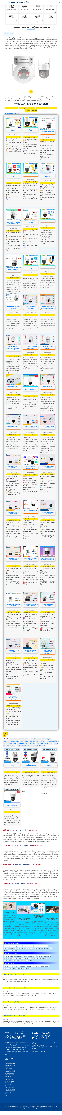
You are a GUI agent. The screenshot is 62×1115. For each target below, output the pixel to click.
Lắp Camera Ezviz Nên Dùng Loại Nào (14, 1015)
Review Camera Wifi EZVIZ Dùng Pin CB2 (10, 911)
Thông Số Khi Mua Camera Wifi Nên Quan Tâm (38, 916)
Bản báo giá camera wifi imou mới (41, 946)
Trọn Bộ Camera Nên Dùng (9, 968)
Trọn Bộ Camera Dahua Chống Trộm (26, 966)
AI (19, 108)
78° (27, 108)
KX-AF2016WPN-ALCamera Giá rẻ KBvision (13, 698)
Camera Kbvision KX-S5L (31, 175)
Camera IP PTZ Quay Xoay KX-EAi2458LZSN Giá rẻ (13, 348)
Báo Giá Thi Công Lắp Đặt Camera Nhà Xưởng (16, 988)
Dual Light (23, 108)
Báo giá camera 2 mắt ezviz (39, 948)
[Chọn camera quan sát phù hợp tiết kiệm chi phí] (55, 12)
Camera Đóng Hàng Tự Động (11, 1002)
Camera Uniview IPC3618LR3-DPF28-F (19, 739)
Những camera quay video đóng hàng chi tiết (13, 946)
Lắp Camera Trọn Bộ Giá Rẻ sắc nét (42, 966)
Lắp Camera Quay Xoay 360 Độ (44, 743)
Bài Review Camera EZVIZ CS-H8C (24, 919)
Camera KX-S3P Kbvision (48, 221)
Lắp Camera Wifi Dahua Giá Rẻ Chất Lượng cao (13, 956)
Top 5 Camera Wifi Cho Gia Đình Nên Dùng (24, 958)
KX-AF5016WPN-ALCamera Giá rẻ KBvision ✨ (48, 652)
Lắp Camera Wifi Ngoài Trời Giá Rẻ (44, 956)
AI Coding (28, 110)
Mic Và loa (8, 108)
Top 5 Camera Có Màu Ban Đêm (10, 948)
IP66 (12, 108)
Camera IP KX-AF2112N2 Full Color (26, 743)
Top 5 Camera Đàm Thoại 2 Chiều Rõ (25, 948)
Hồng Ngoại (32, 108)
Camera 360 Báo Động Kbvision (31, 27)
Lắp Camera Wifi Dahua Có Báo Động (11, 960)
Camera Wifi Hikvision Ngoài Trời (40, 958)
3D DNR (16, 108)
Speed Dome (34, 110)
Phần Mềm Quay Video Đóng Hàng (13, 974)
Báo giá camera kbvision (28, 946)
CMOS (47, 108)
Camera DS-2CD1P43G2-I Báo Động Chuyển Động (32, 741)
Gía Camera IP (49, 948)
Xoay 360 (51, 108)
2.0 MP (42, 108)
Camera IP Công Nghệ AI (11, 113)
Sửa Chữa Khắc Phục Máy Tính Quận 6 (52, 919)
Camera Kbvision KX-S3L (48, 267)
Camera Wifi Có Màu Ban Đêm (30, 956)
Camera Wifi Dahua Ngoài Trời (26, 960)
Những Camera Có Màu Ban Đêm (10, 950)
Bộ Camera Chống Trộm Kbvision (10, 966)
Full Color (38, 108)
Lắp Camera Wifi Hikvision (9, 958)
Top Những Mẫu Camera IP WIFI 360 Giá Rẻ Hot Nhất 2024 (31, 745)
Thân (56, 108)
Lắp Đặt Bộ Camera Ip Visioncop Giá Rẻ (24, 968)
